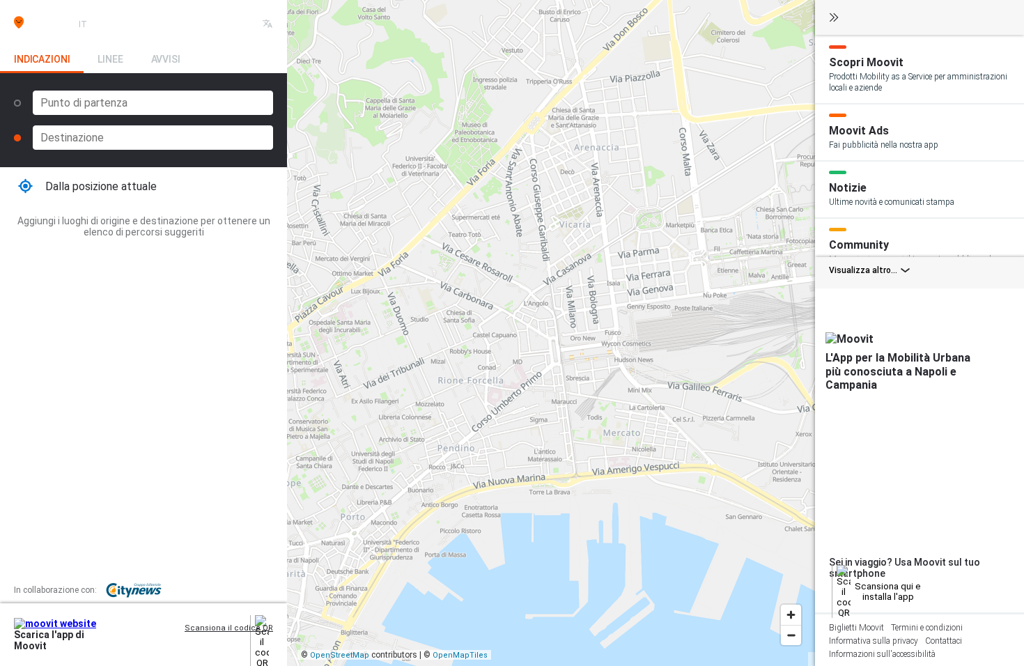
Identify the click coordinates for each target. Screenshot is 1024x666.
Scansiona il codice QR (229, 628)
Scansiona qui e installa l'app (888, 591)
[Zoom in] (791, 615)
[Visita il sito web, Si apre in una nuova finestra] (241, 641)
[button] (143, 186)
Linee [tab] (110, 59)
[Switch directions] (264, 102)
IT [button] (83, 24)
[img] (43, 22)
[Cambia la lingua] (267, 24)
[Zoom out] (791, 635)
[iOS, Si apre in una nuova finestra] (219, 641)
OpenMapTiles (460, 655)
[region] (551, 333)
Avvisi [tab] (165, 59)
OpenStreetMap (339, 655)
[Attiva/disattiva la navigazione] (833, 18)
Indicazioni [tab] (42, 59)
